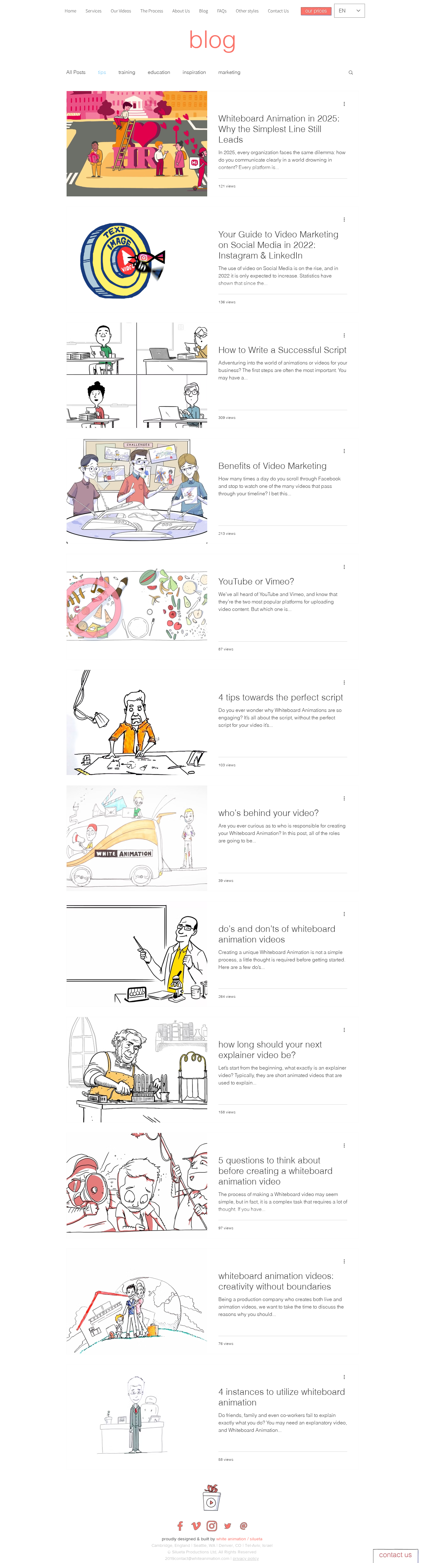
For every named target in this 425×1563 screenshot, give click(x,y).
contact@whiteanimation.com (201, 1558)
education (159, 72)
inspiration (194, 72)
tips (102, 72)
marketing (229, 72)
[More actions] (346, 104)
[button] (316, 11)
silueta (256, 1538)
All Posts (76, 72)
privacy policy (246, 1558)
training (127, 72)
